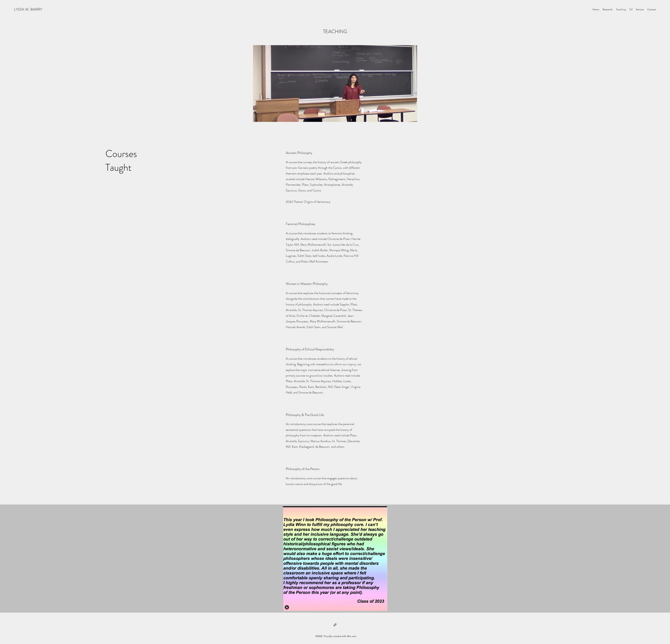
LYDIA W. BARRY (28, 9)
